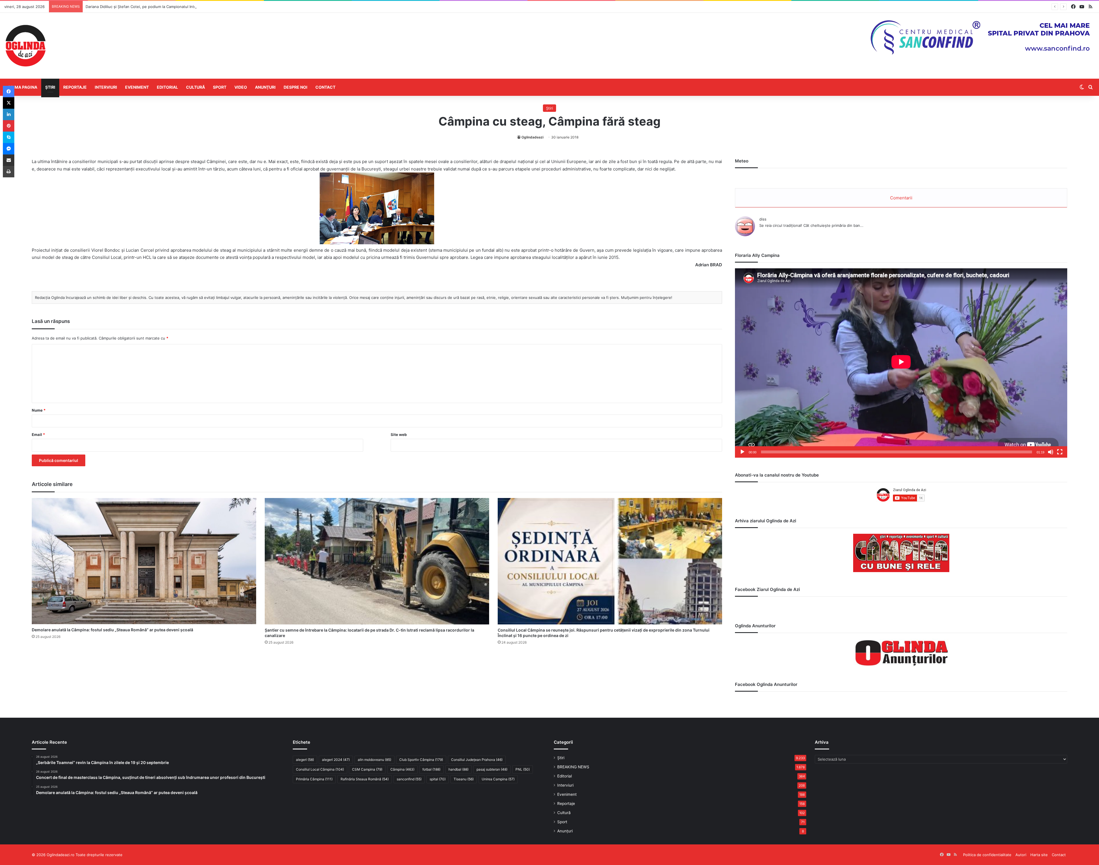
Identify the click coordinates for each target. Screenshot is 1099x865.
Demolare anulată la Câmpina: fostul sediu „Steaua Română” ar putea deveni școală (112, 629)
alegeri (305, 759)
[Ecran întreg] (1060, 452)
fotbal (431, 769)
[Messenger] (8, 148)
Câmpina (402, 769)
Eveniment (137, 87)
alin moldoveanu (374, 759)
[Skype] (8, 137)
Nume (39, 410)
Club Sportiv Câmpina (421, 759)
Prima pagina (22, 87)
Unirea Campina (498, 779)
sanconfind (409, 779)
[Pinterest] (8, 126)
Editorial (167, 87)
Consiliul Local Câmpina (320, 769)
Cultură (195, 87)
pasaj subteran (492, 769)
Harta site (1039, 854)
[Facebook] (8, 91)
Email (38, 434)
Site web (399, 434)
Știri (50, 87)
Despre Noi (295, 87)
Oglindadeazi (532, 137)
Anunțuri (265, 87)
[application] (901, 363)
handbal (458, 769)
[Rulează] (742, 452)
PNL (522, 769)
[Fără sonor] (1050, 452)
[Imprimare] (8, 171)
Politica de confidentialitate (987, 854)
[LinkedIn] (8, 114)
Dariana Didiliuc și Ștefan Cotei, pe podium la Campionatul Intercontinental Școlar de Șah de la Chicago (177, 6)
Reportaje (75, 87)
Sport (219, 87)
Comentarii (901, 198)
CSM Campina (367, 769)
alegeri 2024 (336, 759)
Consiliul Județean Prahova (477, 759)
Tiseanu (464, 779)
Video (240, 87)
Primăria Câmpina (314, 779)
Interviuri (106, 87)
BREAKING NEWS (573, 767)
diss (762, 219)
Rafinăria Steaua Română (365, 779)
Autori (1020, 854)
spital (438, 779)
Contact (325, 87)
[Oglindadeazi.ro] (25, 45)
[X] (8, 103)
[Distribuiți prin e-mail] (8, 160)
